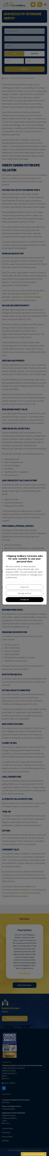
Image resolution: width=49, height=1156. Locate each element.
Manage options (24, 593)
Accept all (24, 599)
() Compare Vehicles (35, 1154)
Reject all (24, 587)
